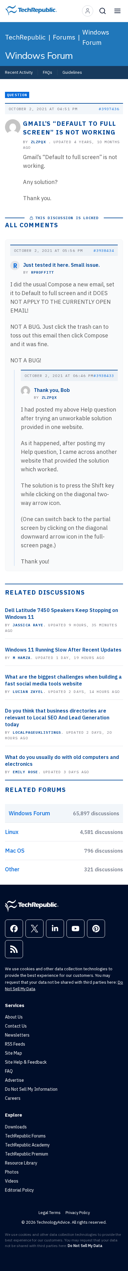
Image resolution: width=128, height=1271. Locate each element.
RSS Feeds (15, 1044)
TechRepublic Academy (27, 1145)
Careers (13, 1098)
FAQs (47, 72)
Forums (64, 37)
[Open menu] (117, 10)
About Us (14, 1017)
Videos (11, 1181)
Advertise (14, 1080)
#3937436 (109, 108)
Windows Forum (95, 37)
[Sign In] (87, 10)
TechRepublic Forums (25, 1136)
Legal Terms (50, 1212)
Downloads (16, 1127)
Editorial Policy (19, 1190)
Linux (12, 832)
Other (12, 869)
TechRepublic (25, 37)
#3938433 (104, 375)
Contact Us (16, 1026)
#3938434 (104, 250)
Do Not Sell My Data (85, 1245)
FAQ (9, 1071)
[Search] (102, 10)
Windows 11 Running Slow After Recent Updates (63, 650)
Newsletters (17, 1035)
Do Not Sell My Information (31, 1089)
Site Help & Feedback (26, 1062)
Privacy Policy (78, 1212)
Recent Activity (19, 72)
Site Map (13, 1053)
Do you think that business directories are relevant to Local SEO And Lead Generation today (57, 717)
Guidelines (72, 72)
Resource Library (21, 1163)
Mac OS (15, 850)
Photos (12, 1172)
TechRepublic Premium (26, 1154)
